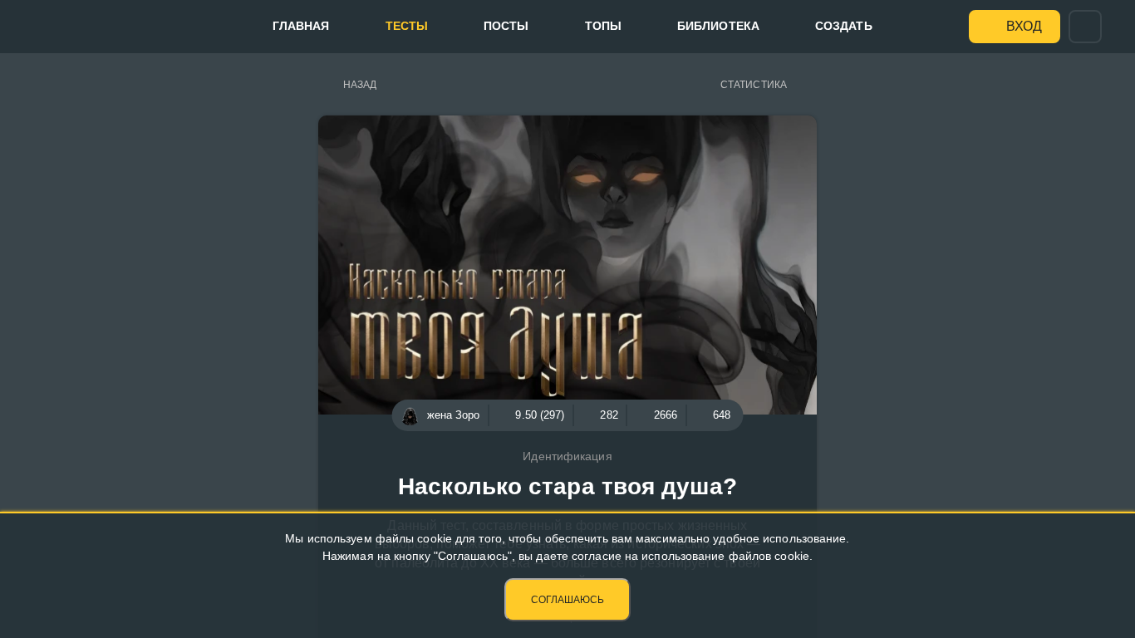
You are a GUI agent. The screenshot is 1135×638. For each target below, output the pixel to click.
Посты (506, 25)
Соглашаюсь (567, 600)
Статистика (753, 85)
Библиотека (718, 25)
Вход (1024, 26)
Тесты (407, 25)
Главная (301, 25)
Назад (360, 85)
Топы (603, 25)
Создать (843, 25)
